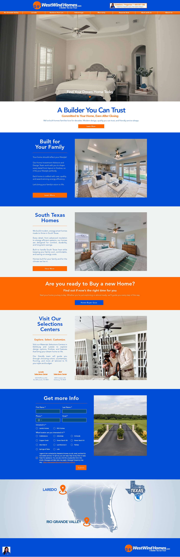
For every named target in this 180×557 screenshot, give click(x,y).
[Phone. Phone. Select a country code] (39, 420)
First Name (41, 407)
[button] (11, 12)
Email (65, 416)
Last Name (67, 407)
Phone (39, 416)
